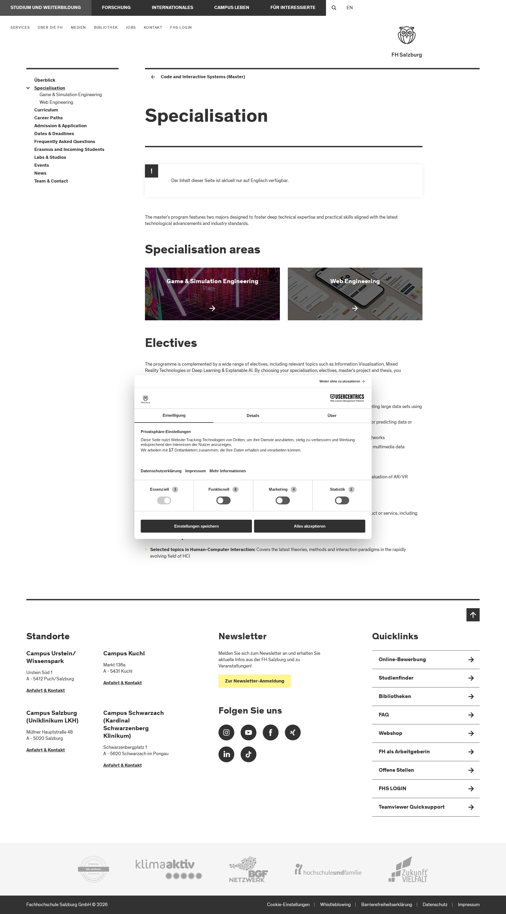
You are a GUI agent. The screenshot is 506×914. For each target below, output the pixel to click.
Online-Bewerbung (402, 660)
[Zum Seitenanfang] (473, 614)
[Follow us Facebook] (271, 734)
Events (41, 165)
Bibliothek (106, 27)
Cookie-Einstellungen (288, 905)
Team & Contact (51, 181)
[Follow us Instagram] (226, 734)
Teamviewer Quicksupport (412, 807)
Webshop (390, 733)
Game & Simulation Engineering (71, 95)
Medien (80, 27)
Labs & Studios (50, 157)
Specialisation (49, 88)
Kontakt (153, 27)
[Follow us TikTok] (248, 756)
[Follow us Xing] (293, 734)
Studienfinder (396, 678)
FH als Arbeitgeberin (404, 752)
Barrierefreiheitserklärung (386, 905)
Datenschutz (435, 905)
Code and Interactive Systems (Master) (203, 77)
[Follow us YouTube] (248, 734)
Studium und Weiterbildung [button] (46, 8)
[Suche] (334, 8)
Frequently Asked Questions (64, 142)
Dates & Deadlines (54, 134)
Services (21, 27)
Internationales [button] (172, 8)
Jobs (131, 27)
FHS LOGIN (181, 27)
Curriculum (46, 110)
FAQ (384, 715)
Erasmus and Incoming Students (69, 150)
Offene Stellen (396, 770)
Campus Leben (231, 8)
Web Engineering (56, 102)
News (40, 173)
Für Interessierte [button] (292, 8)
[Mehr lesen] (212, 294)
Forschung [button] (116, 8)
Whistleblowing (335, 905)
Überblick (44, 80)
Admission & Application (60, 126)
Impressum (469, 905)
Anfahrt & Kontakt (45, 691)
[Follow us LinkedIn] (226, 756)
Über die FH (52, 27)
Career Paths (48, 118)
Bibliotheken (395, 697)
